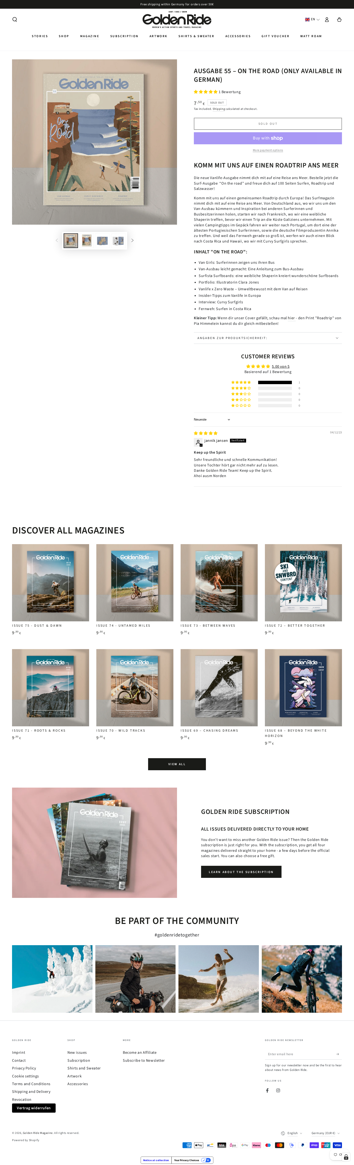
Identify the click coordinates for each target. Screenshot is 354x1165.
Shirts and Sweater (84, 1068)
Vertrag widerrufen (34, 1108)
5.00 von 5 (280, 366)
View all (177, 764)
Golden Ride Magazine (38, 1133)
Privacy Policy (24, 1068)
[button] (14, 19)
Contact (19, 1060)
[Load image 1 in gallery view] (71, 240)
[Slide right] (132, 240)
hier (292, 318)
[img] (206, 433)
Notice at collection (156, 1160)
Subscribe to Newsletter (144, 1060)
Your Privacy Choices (186, 1160)
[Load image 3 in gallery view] (102, 240)
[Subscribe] (339, 1054)
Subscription (78, 1060)
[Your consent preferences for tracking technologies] (346, 1157)
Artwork (74, 1076)
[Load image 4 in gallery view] (118, 240)
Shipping (219, 109)
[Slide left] (57, 240)
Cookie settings (25, 1076)
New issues (77, 1052)
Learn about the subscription (241, 872)
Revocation (22, 1099)
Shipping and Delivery (31, 1091)
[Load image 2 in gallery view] (86, 240)
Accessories (77, 1084)
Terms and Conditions (31, 1084)
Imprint (18, 1052)
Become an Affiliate (140, 1052)
